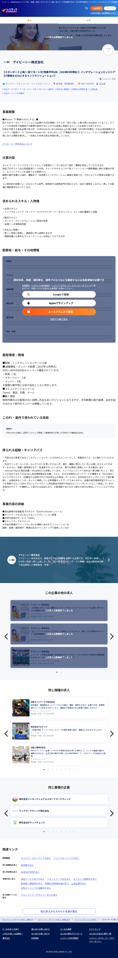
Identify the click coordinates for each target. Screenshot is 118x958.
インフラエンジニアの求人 (66, 858)
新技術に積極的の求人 (31, 883)
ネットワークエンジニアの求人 (36, 858)
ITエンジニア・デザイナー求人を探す (39, 894)
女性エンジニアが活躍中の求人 (36, 887)
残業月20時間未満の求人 (57, 883)
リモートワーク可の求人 (59, 879)
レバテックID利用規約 (40, 285)
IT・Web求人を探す (10, 929)
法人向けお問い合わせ (40, 933)
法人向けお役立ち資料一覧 (100, 933)
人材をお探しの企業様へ (12, 933)
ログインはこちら (59, 319)
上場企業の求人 (78, 883)
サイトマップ (94, 929)
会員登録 (96, 8)
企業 (88, 20)
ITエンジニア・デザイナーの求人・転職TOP (17, 919)
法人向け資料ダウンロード (71, 933)
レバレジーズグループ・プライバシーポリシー (70, 285)
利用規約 (26, 285)
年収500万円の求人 (30, 872)
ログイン (110, 8)
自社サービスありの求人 (33, 879)
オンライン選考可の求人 (85, 879)
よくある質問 (65, 929)
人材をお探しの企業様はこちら (103, 13)
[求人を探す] (87, 8)
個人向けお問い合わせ (40, 929)
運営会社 (6, 938)
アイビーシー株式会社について (17, 143)
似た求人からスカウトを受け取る (59, 911)
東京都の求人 (27, 865)
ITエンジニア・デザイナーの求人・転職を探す (54, 919)
